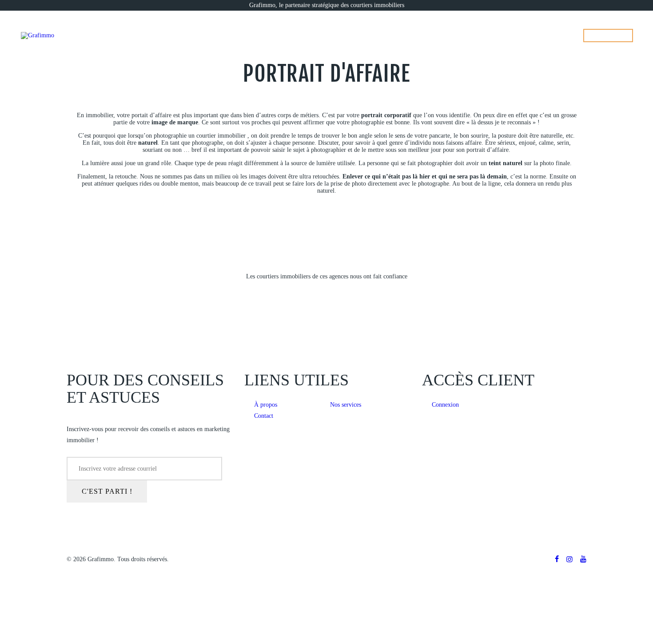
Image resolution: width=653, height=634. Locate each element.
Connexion (445, 404)
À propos (265, 404)
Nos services (345, 404)
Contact (263, 415)
